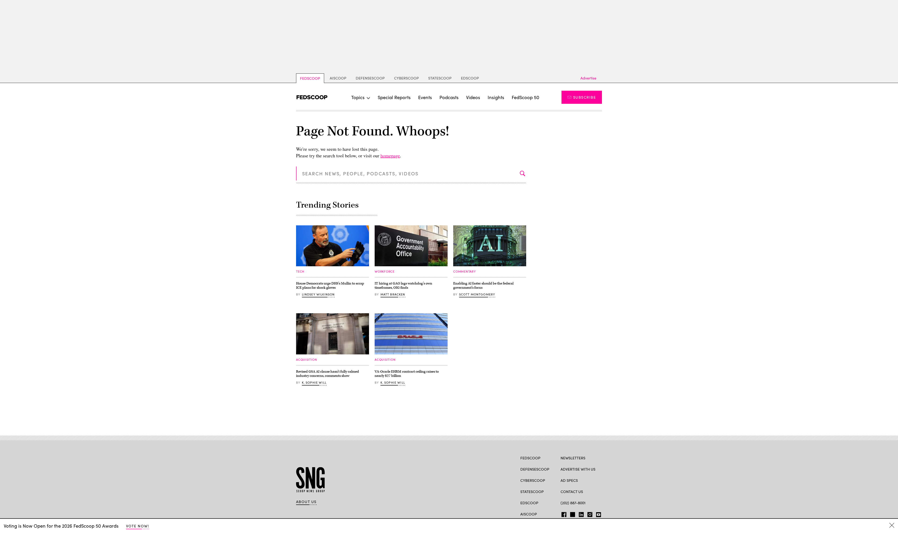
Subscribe (584, 97)
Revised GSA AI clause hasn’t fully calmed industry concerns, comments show (327, 373)
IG (588, 513)
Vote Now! (137, 525)
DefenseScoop (370, 78)
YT (597, 513)
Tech (300, 271)
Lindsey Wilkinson (318, 294)
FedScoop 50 (525, 97)
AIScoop (338, 78)
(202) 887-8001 (573, 502)
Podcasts (449, 97)
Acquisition (306, 359)
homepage (390, 155)
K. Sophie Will (314, 382)
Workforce (385, 271)
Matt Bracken (392, 294)
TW (572, 513)
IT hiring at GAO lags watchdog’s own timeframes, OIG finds (403, 285)
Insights (496, 97)
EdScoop (470, 78)
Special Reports (394, 97)
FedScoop (310, 78)
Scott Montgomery (477, 294)
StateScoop (440, 78)
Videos (473, 97)
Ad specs (569, 480)
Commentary (464, 271)
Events (425, 97)
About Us (306, 501)
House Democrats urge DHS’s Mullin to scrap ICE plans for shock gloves (330, 285)
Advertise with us (578, 469)
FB (563, 513)
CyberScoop (406, 78)
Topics (358, 97)
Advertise (588, 78)
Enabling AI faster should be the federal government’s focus (483, 285)
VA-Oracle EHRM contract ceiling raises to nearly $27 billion (407, 373)
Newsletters (573, 457)
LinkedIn (581, 513)
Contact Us (572, 491)
